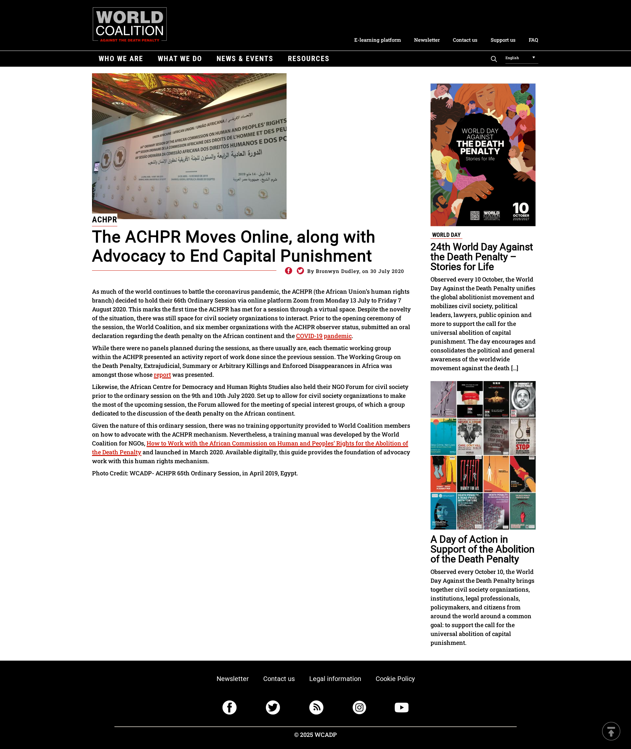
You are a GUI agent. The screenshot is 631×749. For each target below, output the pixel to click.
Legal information (335, 679)
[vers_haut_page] (611, 731)
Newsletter (427, 39)
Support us (503, 39)
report (162, 374)
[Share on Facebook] (288, 271)
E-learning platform (377, 39)
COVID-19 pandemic (324, 336)
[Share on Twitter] (300, 271)
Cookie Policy (395, 679)
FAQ (533, 39)
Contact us (465, 39)
